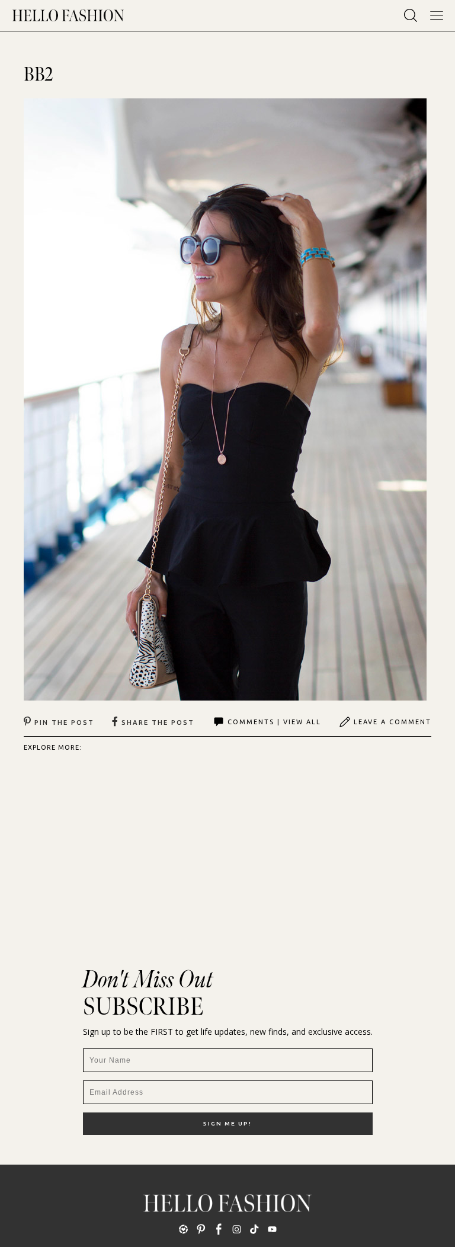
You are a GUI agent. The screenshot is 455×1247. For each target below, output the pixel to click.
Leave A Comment (392, 721)
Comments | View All (274, 721)
